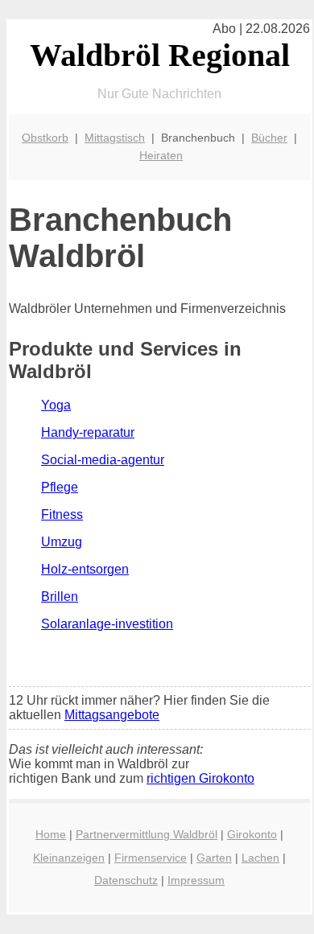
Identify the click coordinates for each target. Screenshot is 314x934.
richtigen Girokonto (200, 778)
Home (50, 834)
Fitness (62, 514)
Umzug (61, 542)
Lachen (260, 857)
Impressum (196, 880)
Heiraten (161, 155)
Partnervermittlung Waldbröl (146, 834)
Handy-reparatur (87, 432)
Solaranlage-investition (107, 624)
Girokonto (252, 834)
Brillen (59, 596)
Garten (214, 857)
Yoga (56, 405)
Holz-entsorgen (85, 569)
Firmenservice (150, 857)
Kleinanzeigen (69, 857)
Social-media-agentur (102, 460)
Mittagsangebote (111, 715)
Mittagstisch (115, 137)
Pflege (59, 487)
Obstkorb (45, 137)
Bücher (269, 137)
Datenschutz (126, 880)
